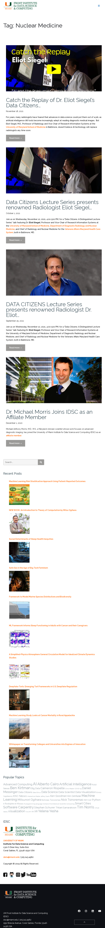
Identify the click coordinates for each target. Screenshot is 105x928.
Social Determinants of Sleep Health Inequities (31, 539)
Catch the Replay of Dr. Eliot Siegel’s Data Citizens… (50, 103)
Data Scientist (66, 792)
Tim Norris (85, 807)
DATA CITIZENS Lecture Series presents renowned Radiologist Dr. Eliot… (49, 309)
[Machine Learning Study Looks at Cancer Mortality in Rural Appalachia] (19, 728)
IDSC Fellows (20, 796)
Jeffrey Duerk (45, 796)
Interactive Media (33, 796)
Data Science (49, 792)
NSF (89, 800)
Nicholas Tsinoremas (51, 800)
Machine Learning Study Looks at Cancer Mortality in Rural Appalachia (42, 715)
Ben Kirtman (20, 788)
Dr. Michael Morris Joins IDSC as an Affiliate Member (49, 414)
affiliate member (13, 435)
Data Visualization (85, 792)
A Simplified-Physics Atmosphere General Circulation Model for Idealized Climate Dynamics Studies (52, 656)
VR (32, 811)
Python (96, 799)
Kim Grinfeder (74, 796)
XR (36, 811)
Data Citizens (25, 792)
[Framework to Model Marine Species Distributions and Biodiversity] (19, 610)
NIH (86, 800)
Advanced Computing (17, 784)
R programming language (33, 804)
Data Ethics (37, 792)
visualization (16, 811)
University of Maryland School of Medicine (26, 127)
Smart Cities (83, 803)
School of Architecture (51, 804)
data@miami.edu (11, 857)
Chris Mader (69, 789)
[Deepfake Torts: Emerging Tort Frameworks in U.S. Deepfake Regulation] (19, 700)
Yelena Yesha (48, 811)
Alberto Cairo (48, 784)
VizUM (28, 812)
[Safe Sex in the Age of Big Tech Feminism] (19, 581)
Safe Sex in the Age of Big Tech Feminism (28, 568)
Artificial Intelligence (75, 784)
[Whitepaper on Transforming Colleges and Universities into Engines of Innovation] (19, 757)
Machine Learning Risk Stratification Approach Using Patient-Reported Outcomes (47, 481)
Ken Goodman (58, 795)
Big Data (35, 788)
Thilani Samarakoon (66, 807)
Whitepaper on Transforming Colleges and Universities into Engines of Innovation (47, 744)
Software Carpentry (18, 807)
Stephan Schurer (44, 807)
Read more (17, 139)
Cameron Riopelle (53, 788)
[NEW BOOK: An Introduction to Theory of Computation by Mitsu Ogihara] (19, 523)
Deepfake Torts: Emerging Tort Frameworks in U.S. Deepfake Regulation (43, 686)
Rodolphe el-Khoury (14, 804)
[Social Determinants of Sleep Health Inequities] (19, 552)
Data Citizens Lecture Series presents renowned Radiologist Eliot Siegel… (52, 205)
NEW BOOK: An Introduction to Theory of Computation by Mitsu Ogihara (42, 510)
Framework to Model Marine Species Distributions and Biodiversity (40, 597)
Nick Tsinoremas (72, 799)
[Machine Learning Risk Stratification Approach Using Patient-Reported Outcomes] (19, 494)
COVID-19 (78, 789)
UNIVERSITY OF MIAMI (13, 841)
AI (35, 783)
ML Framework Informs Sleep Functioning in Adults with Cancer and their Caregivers (48, 625)
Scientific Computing (67, 804)
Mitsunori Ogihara (29, 799)
